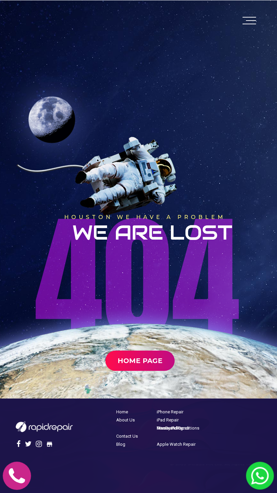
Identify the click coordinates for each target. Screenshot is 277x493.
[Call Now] (17, 484)
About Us (125, 419)
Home (122, 411)
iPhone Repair (170, 411)
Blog (120, 444)
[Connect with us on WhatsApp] (260, 484)
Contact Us (127, 436)
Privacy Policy (170, 428)
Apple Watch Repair (176, 444)
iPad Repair (168, 419)
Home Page (140, 361)
